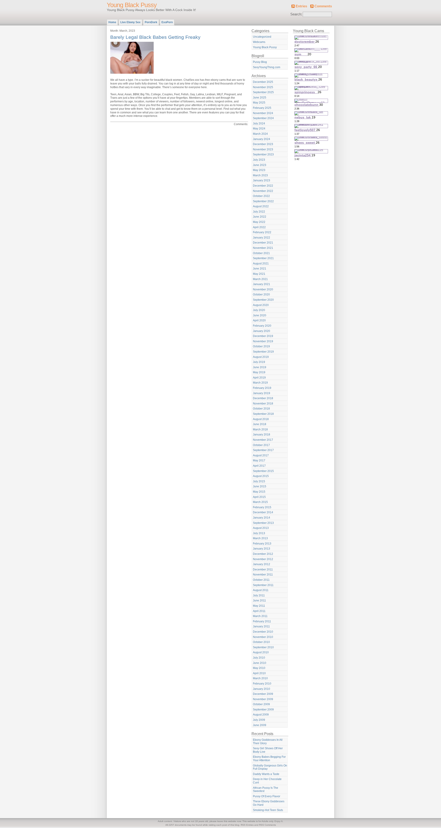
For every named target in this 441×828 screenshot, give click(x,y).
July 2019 (259, 362)
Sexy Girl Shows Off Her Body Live (268, 750)
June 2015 (259, 486)
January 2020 (261, 331)
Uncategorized (262, 36)
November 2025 (263, 87)
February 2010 (262, 683)
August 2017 (261, 455)
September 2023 (263, 154)
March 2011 (260, 616)
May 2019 (259, 372)
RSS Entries (247, 825)
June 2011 (259, 600)
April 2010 (259, 673)
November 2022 (263, 191)
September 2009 (263, 709)
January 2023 (261, 180)
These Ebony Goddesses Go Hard (268, 803)
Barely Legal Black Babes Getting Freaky (155, 37)
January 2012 (261, 564)
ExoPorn (167, 22)
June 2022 (259, 216)
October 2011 (261, 579)
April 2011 (259, 611)
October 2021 (261, 253)
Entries (301, 6)
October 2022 (261, 196)
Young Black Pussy (132, 5)
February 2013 (262, 543)
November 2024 (263, 113)
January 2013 (261, 548)
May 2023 (259, 170)
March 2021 (260, 279)
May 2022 (259, 222)
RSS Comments (267, 825)
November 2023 (263, 149)
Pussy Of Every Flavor (266, 796)
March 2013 (260, 538)
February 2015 (262, 507)
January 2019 (261, 393)
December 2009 (263, 694)
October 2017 (261, 445)
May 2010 (259, 668)
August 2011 (261, 590)
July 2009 (259, 719)
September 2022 (263, 201)
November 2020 (263, 289)
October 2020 (261, 294)
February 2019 (262, 388)
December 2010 (263, 631)
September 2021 (263, 258)
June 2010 (259, 663)
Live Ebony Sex (130, 22)
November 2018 (263, 403)
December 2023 (263, 144)
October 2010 (261, 642)
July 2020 (259, 310)
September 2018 (263, 413)
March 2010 (260, 678)
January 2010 (261, 688)
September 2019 (263, 351)
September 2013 (263, 523)
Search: (296, 14)
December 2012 (263, 554)
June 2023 (259, 165)
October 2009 (261, 704)
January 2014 (261, 517)
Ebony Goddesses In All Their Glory (268, 741)
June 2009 (259, 725)
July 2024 (259, 123)
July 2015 (259, 481)
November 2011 (263, 574)
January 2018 (261, 434)
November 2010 (263, 637)
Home (112, 22)
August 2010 (261, 652)
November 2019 (263, 341)
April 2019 (259, 377)
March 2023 (260, 175)
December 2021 (263, 242)
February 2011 (262, 621)
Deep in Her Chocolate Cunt (267, 780)
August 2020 (261, 305)
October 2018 (261, 408)
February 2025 (262, 107)
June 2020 (259, 315)
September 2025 (263, 92)
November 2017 (263, 439)
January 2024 (261, 139)
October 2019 (261, 346)
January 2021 (261, 284)
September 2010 (263, 647)
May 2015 (259, 491)
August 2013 (261, 528)
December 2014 (263, 512)
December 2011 (263, 569)
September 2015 (263, 471)
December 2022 (263, 185)
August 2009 (261, 714)
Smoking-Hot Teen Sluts (268, 810)
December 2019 (263, 336)
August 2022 (261, 206)
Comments (323, 6)
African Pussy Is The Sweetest (265, 789)
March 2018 (260, 429)
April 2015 (259, 497)
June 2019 (259, 367)
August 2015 (261, 476)
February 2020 (262, 325)
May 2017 (259, 460)
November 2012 (263, 559)
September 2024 (263, 118)
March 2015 (260, 502)
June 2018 (259, 424)
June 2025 (259, 97)
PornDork (151, 22)
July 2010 (259, 657)
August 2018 (261, 419)
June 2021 (259, 268)
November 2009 (263, 699)
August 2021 (261, 263)
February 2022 (262, 232)
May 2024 (259, 128)
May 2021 (259, 273)
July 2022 (259, 211)
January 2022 (261, 237)
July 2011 (259, 595)
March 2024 (260, 133)
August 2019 (261, 357)
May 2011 (259, 605)
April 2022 (259, 227)
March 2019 (260, 382)
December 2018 (263, 398)
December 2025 (263, 82)
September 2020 (263, 299)
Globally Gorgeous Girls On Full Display (270, 767)
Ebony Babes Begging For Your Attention (269, 758)
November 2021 (263, 248)
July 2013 (259, 533)
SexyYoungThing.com (266, 67)
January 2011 (261, 626)
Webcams (259, 42)
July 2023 (259, 159)
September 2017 (263, 450)
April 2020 (259, 320)
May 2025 (259, 102)
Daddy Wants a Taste (266, 774)
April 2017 (259, 465)
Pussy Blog (260, 62)
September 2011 (263, 585)
